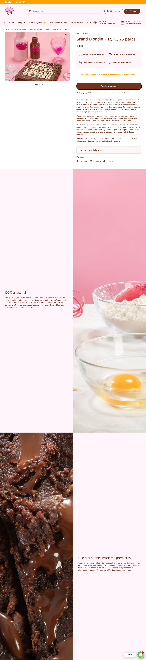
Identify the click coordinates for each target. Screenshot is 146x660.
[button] (109, 150)
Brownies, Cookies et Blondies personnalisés (27, 29)
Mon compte (115, 11)
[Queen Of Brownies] (9, 11)
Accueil (7, 29)
